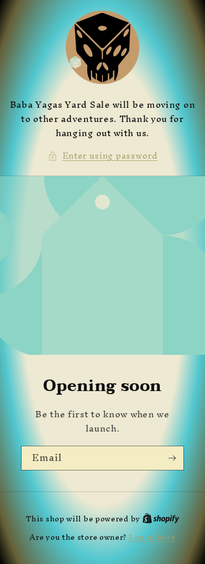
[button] (103, 155)
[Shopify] (160, 518)
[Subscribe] (171, 458)
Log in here (152, 537)
